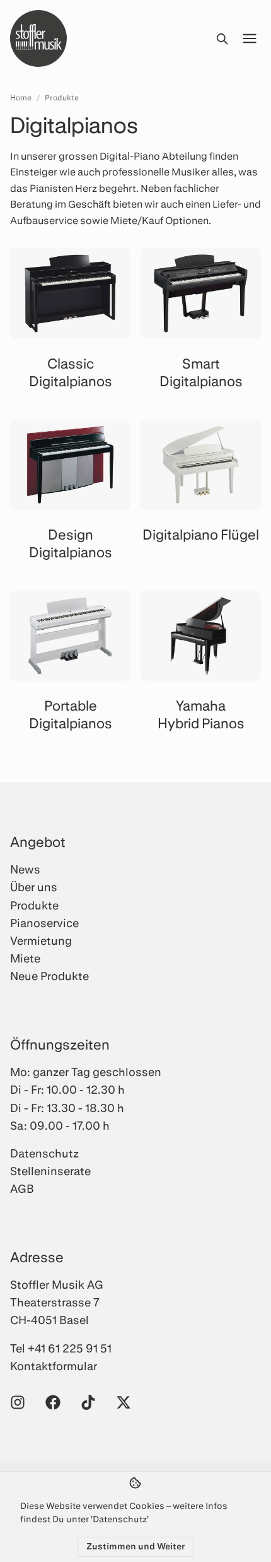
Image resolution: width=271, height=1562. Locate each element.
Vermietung (41, 940)
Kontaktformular (53, 1365)
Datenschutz (44, 1153)
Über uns (33, 886)
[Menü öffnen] (249, 38)
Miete (25, 958)
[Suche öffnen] (221, 38)
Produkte (62, 97)
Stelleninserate (50, 1170)
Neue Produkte (49, 975)
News (25, 869)
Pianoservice (44, 922)
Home (21, 97)
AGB (22, 1188)
